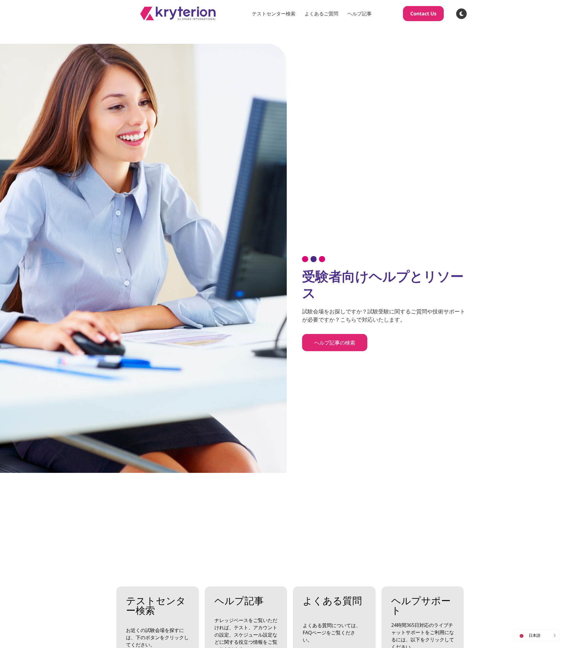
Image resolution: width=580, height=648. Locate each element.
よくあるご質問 (321, 14)
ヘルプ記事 (359, 14)
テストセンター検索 (273, 14)
